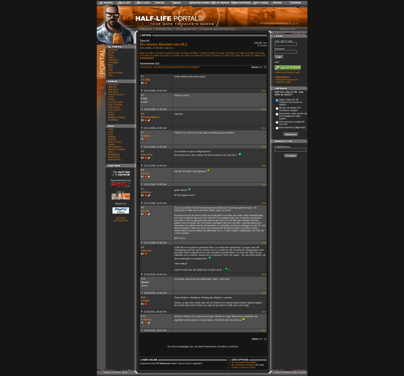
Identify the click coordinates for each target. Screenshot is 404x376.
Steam (278, 2)
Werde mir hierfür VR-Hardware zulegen (290, 109)
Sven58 (145, 211)
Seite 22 (219, 55)
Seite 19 (189, 55)
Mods (177, 2)
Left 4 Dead (261, 2)
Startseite (113, 50)
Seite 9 (213, 53)
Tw (285, 29)
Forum (296, 2)
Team (111, 129)
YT (289, 29)
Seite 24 (239, 55)
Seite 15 (148, 55)
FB (281, 29)
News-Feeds (114, 141)
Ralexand (146, 250)
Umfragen (113, 62)
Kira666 (145, 300)
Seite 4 (169, 53)
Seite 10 (223, 53)
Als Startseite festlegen (243, 365)
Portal (160, 2)
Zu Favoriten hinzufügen (244, 362)
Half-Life (124, 2)
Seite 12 (243, 53)
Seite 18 (178, 55)
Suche (111, 52)
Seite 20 (199, 55)
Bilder (111, 65)
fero (171, 48)
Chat (110, 134)
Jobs (110, 131)
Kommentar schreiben (151, 67)
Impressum (114, 157)
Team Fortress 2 (116, 94)
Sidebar (112, 136)
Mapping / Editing (116, 117)
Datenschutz (114, 159)
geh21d (145, 173)
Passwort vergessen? (287, 79)
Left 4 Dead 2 (115, 109)
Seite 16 (158, 55)
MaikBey (145, 136)
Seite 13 (253, 53)
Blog (110, 75)
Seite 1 (143, 53)
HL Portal (106, 2)
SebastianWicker (150, 117)
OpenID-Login (283, 82)
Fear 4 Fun (147, 154)
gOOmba (146, 192)
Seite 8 (205, 53)
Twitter (111, 144)
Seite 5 (178, 53)
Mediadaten (114, 154)
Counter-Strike (199, 2)
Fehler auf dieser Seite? (244, 367)
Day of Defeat (220, 2)
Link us (111, 152)
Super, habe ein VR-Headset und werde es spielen (290, 102)
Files (110, 67)
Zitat (264, 90)
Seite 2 (152, 53)
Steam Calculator (116, 149)
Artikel (111, 57)
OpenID (112, 139)
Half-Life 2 (144, 2)
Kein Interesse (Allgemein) (292, 127)
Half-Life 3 (113, 92)
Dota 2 (111, 112)
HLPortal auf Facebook (121, 219)
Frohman (146, 319)
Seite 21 (209, 55)
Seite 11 (233, 53)
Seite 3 (160, 53)
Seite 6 (187, 53)
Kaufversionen (115, 72)
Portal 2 (112, 99)
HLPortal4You (115, 147)
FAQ (110, 70)
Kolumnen (113, 60)
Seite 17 (168, 55)
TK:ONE (145, 79)
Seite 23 (229, 55)
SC (293, 29)
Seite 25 (249, 55)
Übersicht (113, 84)
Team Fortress (241, 2)
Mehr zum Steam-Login (288, 72)
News (111, 55)
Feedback (113, 120)
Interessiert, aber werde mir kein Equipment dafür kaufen (293, 116)
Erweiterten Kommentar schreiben (182, 67)
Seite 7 (196, 53)
